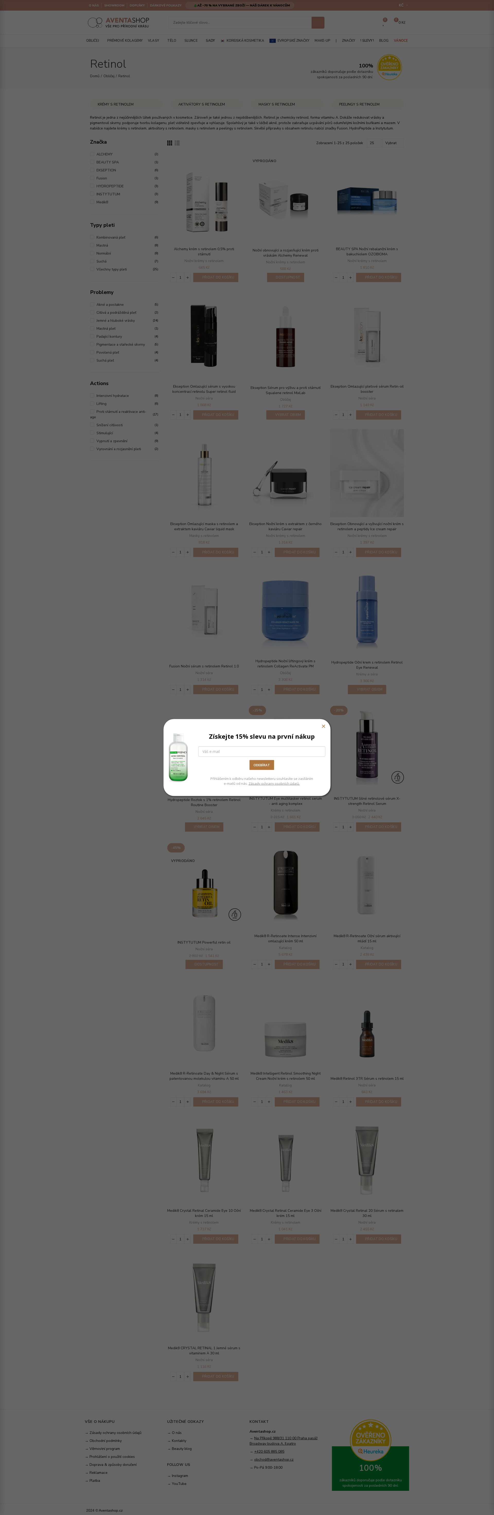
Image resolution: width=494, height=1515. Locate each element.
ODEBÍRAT (261, 765)
